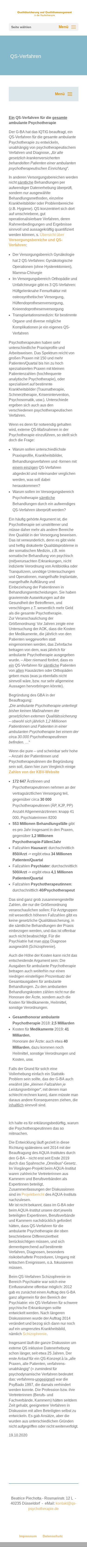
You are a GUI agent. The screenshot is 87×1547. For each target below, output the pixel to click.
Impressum (28, 1536)
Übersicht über (36, 240)
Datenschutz (53, 1536)
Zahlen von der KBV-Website (34, 772)
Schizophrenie (35, 1334)
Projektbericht (33, 1194)
